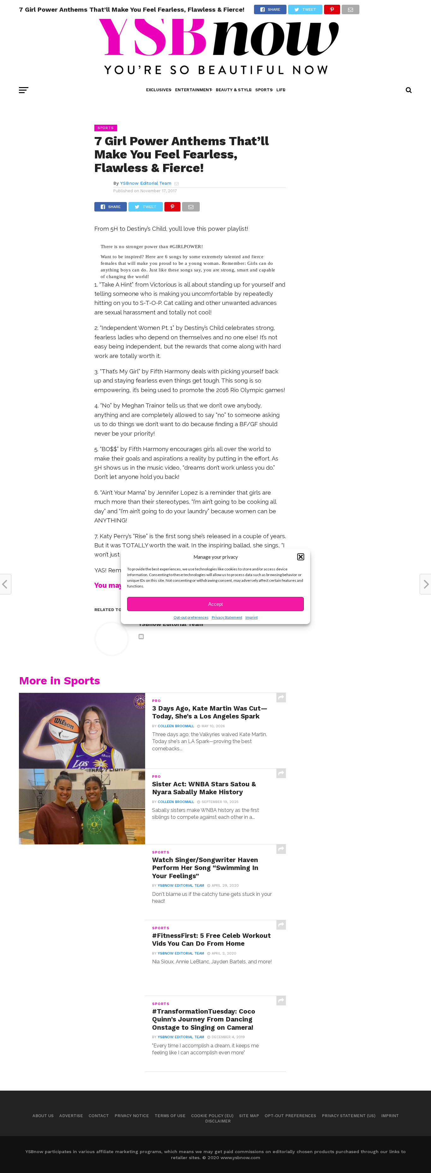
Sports (264, 89)
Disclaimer (218, 1121)
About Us (43, 1115)
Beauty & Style (233, 89)
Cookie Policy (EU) (212, 1115)
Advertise (71, 1115)
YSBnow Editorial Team (145, 183)
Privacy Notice (132, 1115)
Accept (215, 604)
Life (280, 89)
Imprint (251, 617)
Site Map (249, 1115)
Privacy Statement (227, 617)
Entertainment (193, 89)
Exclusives (158, 89)
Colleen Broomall (176, 726)
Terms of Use (170, 1115)
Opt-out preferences (191, 617)
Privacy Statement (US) (348, 1115)
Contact (99, 1115)
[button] (301, 557)
